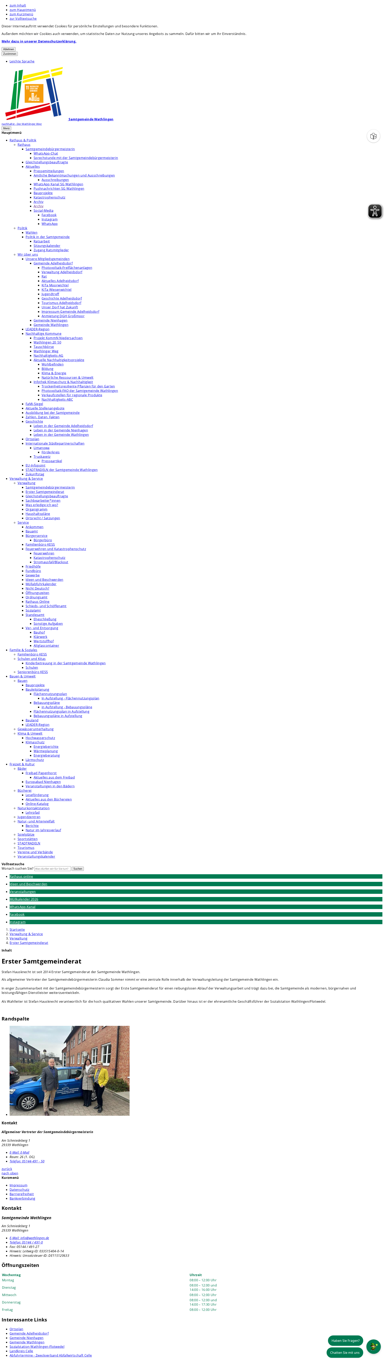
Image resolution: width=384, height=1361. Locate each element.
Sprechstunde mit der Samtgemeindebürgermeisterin (76, 158)
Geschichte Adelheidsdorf (62, 298)
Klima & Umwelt (30, 733)
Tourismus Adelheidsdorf (61, 303)
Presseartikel (52, 461)
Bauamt (32, 531)
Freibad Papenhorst (41, 773)
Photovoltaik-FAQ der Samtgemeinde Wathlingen (80, 390)
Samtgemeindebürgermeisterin (50, 149)
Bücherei (25, 790)
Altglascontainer (46, 645)
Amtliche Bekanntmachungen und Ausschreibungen (74, 175)
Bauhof (39, 632)
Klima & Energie (54, 373)
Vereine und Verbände (35, 852)
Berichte (32, 826)
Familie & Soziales (23, 650)
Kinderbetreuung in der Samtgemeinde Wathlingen (66, 663)
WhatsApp (50, 224)
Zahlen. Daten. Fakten (43, 417)
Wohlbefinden (53, 364)
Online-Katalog (37, 804)
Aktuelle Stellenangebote (45, 408)
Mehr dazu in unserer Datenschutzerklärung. (39, 41)
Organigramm (37, 509)
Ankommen (35, 527)
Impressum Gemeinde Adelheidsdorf (70, 311)
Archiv (38, 202)
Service (23, 522)
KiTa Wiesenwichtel (57, 289)
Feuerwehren (44, 553)
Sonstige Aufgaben (48, 623)
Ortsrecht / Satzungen (43, 518)
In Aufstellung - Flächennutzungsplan (70, 698)
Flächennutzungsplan (50, 694)
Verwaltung (26, 483)
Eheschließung (45, 619)
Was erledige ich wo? (42, 505)
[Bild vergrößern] (196, 1071)
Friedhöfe (33, 566)
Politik (22, 228)
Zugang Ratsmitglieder (51, 250)
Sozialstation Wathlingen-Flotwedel (37, 1346)
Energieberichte (46, 746)
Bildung (47, 369)
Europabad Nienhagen (43, 782)
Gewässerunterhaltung (36, 729)
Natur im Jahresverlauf (43, 830)
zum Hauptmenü (23, 10)
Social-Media (43, 210)
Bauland (32, 720)
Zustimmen (9, 53)
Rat (44, 276)
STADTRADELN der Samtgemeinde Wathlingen (62, 470)
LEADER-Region (37, 329)
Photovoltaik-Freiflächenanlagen (67, 267)
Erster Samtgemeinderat (45, 492)
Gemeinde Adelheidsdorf (53, 263)
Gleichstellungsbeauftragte (47, 162)
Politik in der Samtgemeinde (48, 237)
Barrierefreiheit (22, 1194)
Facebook (49, 215)
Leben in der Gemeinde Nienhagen (61, 430)
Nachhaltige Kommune (43, 333)
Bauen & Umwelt (23, 676)
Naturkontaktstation (34, 808)
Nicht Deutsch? (37, 588)
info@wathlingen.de (29, 1238)
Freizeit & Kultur (22, 764)
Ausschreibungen (55, 180)
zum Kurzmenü (21, 14)
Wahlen (31, 232)
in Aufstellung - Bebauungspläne (67, 707)
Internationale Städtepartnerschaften (55, 443)
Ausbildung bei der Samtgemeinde (53, 412)
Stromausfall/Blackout (51, 562)
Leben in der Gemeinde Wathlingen (61, 434)
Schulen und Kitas (32, 659)
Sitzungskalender (47, 245)
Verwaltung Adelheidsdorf (62, 272)
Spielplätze (26, 834)
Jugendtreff (50, 294)
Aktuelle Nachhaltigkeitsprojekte (59, 360)
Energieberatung (47, 755)
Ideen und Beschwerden (44, 579)
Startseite (17, 929)
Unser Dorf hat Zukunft (60, 307)
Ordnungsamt (37, 597)
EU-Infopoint (35, 465)
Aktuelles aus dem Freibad (54, 777)
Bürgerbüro (43, 540)
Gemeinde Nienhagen (51, 320)
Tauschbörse (44, 347)
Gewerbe (33, 575)
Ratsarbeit (42, 241)
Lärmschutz (35, 760)
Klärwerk (40, 637)
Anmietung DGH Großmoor (63, 316)
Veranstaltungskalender (36, 856)
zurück (7, 1169)
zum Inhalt (18, 5)
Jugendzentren (29, 817)
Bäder (22, 768)
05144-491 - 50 (27, 1161)
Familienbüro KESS (40, 544)
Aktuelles (33, 166)
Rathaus (24, 144)
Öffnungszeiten (37, 593)
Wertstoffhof (44, 641)
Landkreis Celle (21, 1351)
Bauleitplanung (37, 689)
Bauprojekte (43, 193)
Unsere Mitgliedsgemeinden (48, 259)
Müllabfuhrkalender (41, 584)
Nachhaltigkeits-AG (48, 355)
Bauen (23, 681)
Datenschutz (19, 1189)
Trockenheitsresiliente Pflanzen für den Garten (78, 386)
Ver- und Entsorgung (42, 628)
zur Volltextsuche (23, 18)
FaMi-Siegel (34, 404)
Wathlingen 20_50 (47, 342)
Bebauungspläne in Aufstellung (58, 716)
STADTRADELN (29, 843)
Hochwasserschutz (40, 738)
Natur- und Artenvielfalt (36, 821)
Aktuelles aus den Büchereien (49, 799)
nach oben (10, 1173)
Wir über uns (28, 254)
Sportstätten (28, 839)
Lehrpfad (33, 812)
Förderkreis (51, 452)
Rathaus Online (37, 601)
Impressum (18, 1185)
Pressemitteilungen (49, 171)
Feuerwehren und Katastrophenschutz (56, 549)
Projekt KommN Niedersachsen (58, 338)
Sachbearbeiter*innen (43, 500)
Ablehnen (8, 49)
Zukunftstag (35, 474)
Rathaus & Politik (23, 140)
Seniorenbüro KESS (33, 672)
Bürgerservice (36, 535)
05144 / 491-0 (26, 1242)
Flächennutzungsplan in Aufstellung (61, 711)
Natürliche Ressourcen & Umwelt (68, 377)
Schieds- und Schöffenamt (46, 606)
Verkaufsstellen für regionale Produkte (72, 395)
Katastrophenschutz (49, 197)
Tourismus (26, 847)
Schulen (32, 667)
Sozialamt (33, 610)
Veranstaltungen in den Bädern (50, 786)
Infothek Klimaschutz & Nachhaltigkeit (63, 382)
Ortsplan (32, 439)
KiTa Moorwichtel (55, 285)
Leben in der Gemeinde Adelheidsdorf (63, 426)
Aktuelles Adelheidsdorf (60, 281)
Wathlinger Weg (46, 351)
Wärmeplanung (46, 751)
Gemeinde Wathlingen (51, 325)
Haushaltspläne (38, 514)
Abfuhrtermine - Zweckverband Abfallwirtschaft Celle (51, 1355)
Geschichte (34, 421)
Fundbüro (33, 571)
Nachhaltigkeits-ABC (57, 399)
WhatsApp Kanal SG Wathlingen (58, 184)
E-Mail (19, 1152)
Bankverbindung (22, 1198)
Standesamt (35, 615)
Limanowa (42, 448)
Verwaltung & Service (26, 478)
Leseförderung (37, 795)
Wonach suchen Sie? (18, 868)
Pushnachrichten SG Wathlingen (59, 188)
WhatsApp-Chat (46, 153)
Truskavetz (42, 456)
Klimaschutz (35, 742)
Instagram (50, 219)
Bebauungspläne (47, 702)
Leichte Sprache (22, 61)
